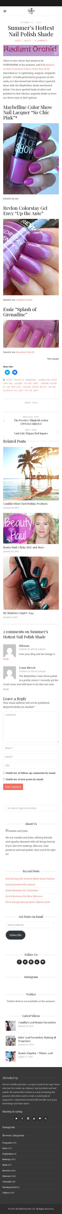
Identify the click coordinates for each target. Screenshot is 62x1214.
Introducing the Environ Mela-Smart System (30, 878)
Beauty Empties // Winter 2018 (35, 1053)
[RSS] (45, 1118)
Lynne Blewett (27, 667)
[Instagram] (31, 962)
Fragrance (7, 1142)
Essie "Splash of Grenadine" (22, 380)
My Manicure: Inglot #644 (18, 613)
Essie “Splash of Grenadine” (19, 312)
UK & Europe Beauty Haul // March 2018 (28, 902)
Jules (17, 41)
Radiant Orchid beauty (35, 387)
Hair (4, 1148)
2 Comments (41, 41)
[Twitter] (25, 962)
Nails (28, 41)
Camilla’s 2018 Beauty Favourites (37, 1022)
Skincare (6, 1176)
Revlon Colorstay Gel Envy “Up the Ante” (25, 210)
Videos (5, 1192)
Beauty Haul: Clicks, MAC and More (23, 547)
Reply (6, 658)
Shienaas (24, 645)
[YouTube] (36, 962)
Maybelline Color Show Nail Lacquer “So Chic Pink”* (27, 112)
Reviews (6, 1170)
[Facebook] (19, 962)
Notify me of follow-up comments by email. (31, 772)
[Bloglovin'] (42, 962)
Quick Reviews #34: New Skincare (24, 896)
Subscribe (15, 935)
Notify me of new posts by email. (25, 779)
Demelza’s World (25, 352)
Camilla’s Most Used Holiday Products (25, 503)
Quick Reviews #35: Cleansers (22, 890)
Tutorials (6, 1181)
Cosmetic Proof (24, 299)
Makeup (6, 1159)
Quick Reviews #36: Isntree (20, 884)
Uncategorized (9, 1187)
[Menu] (5, 11)
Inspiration (7, 1153)
